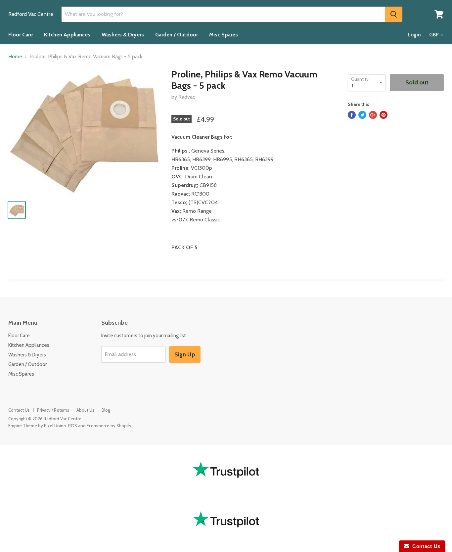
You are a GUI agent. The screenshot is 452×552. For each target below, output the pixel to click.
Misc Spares (223, 34)
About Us (85, 410)
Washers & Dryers (123, 34)
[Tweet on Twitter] (362, 115)
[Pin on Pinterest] (383, 115)
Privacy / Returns (53, 410)
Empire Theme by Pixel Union (37, 425)
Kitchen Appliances (67, 34)
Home (15, 57)
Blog (106, 410)
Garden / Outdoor (176, 34)
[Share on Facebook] (352, 115)
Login (414, 35)
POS (72, 425)
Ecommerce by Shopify (109, 425)
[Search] (393, 14)
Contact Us (19, 410)
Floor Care (20, 34)
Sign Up (184, 354)
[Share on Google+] (373, 115)
